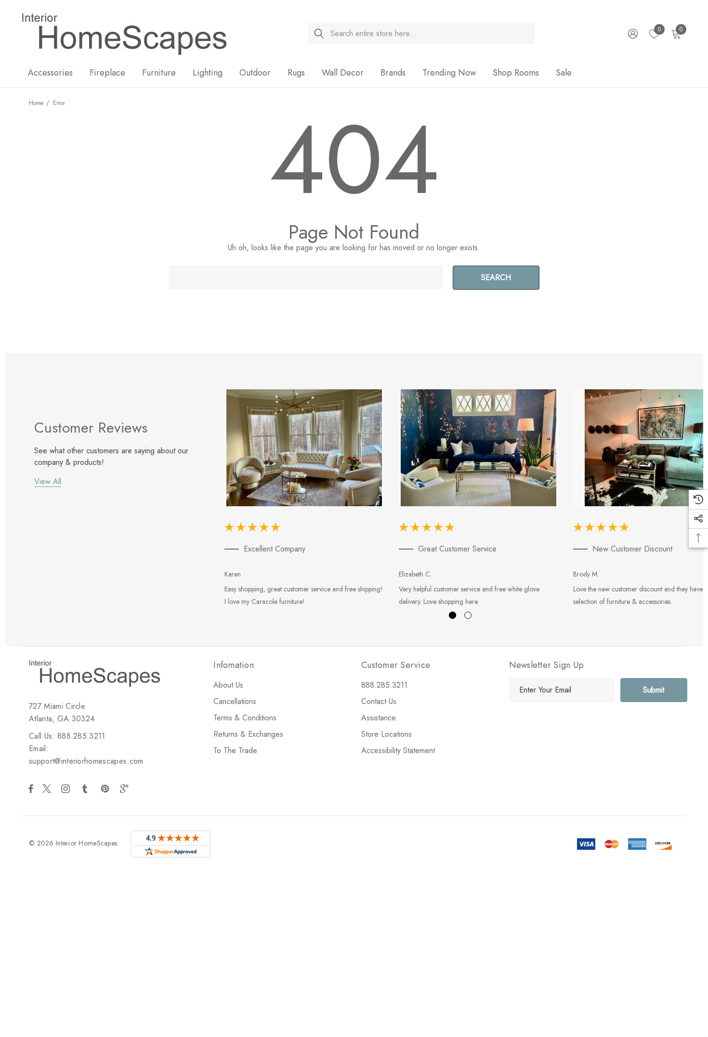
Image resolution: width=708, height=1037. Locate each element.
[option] (304, 499)
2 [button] (468, 615)
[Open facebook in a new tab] (30, 788)
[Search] (319, 33)
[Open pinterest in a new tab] (106, 788)
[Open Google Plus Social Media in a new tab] (126, 788)
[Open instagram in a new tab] (67, 788)
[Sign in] (632, 34)
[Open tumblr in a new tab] (86, 788)
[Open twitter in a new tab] (48, 788)
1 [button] (452, 615)
